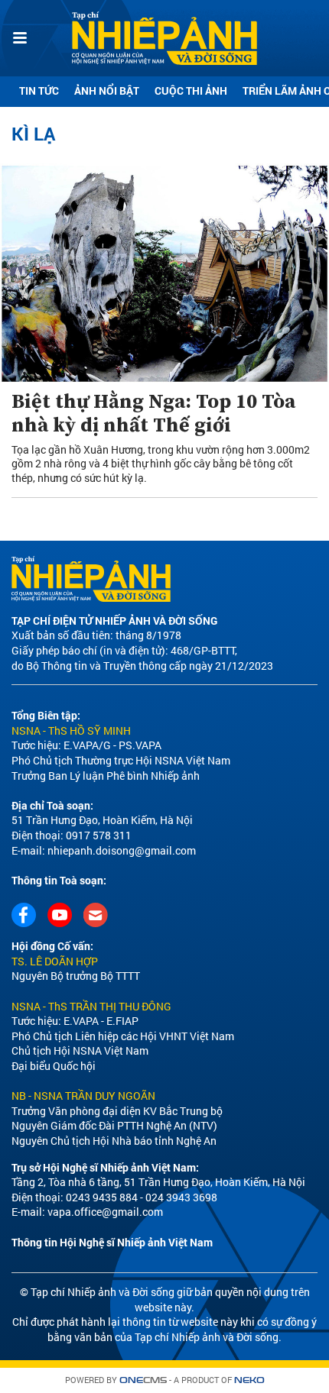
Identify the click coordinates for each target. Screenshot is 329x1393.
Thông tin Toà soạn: (58, 880)
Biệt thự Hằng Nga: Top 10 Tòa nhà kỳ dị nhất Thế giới (153, 414)
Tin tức (39, 90)
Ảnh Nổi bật (106, 90)
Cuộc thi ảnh (191, 90)
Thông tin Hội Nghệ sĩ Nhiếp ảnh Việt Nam (112, 1242)
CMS (143, 1380)
